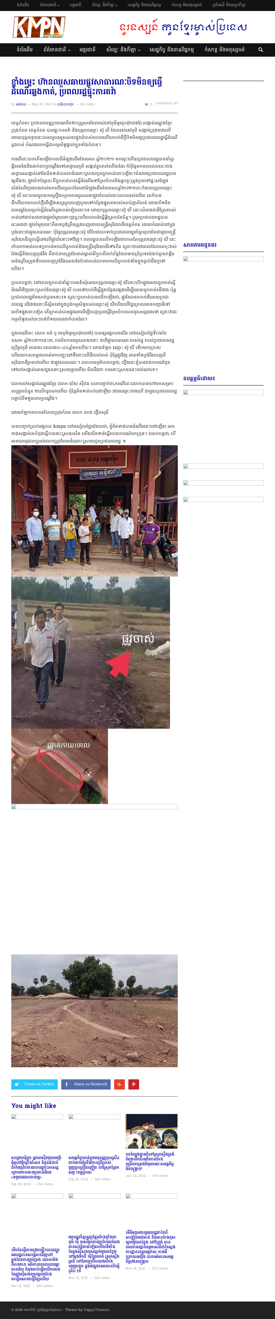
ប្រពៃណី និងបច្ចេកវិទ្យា (228, 5)
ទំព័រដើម (23, 5)
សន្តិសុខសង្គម (65, 104)
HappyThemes (96, 1310)
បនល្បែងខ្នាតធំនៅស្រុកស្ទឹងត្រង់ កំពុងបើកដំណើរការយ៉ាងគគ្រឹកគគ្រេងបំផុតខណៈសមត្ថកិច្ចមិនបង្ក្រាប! (150, 1162)
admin (21, 104)
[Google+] (119, 1084)
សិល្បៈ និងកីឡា (103, 5)
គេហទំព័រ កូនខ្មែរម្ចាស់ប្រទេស (42, 1310)
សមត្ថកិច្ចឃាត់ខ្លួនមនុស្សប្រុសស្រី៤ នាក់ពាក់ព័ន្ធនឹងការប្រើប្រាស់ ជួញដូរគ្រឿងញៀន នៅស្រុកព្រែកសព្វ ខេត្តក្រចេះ (94, 1165)
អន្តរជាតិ (75, 5)
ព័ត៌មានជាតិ (48, 5)
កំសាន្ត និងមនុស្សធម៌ (187, 5)
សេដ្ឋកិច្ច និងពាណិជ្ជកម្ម (144, 5)
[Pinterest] (133, 1084)
